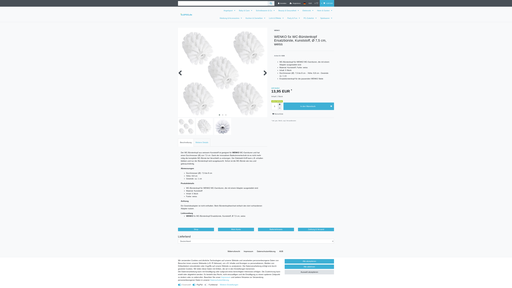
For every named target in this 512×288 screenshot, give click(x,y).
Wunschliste (278, 114)
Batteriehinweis (276, 229)
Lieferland (184, 236)
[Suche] (271, 3)
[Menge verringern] (279, 108)
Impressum (248, 251)
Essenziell (186, 285)
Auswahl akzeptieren (309, 272)
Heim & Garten (323, 10)
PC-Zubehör (309, 18)
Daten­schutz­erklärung (266, 251)
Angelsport (228, 10)
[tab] (186, 142)
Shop (196, 229)
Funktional (213, 285)
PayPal (200, 285)
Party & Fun (292, 18)
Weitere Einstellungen (229, 285)
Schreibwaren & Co (264, 10)
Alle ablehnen (309, 267)
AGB (281, 251)
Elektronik (307, 10)
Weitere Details (201, 142)
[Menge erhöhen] (279, 104)
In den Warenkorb (307, 106)
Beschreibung (186, 142)
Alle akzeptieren (309, 261)
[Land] (304, 3)
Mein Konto (236, 229)
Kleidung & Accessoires (230, 18)
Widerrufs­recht (234, 251)
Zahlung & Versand (316, 229)
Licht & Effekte (275, 18)
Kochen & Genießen (254, 18)
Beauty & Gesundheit (287, 10)
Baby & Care (244, 10)
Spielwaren (325, 18)
